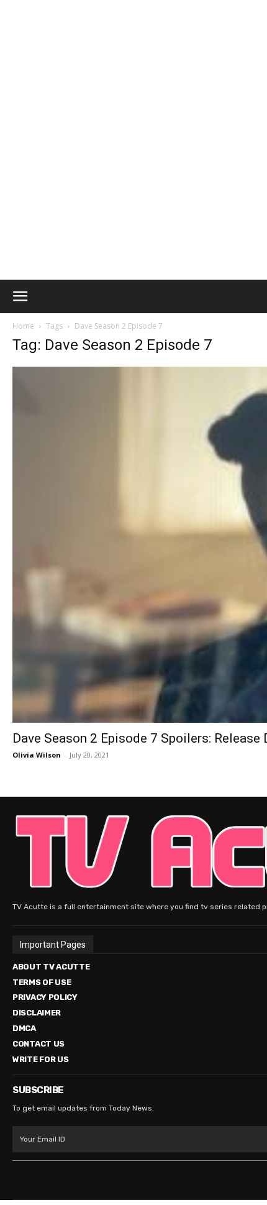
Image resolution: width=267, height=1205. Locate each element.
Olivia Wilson (36, 754)
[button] (20, 296)
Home (23, 326)
